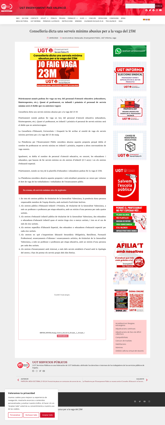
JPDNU (123, 18)
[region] (31, 404)
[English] (146, 19)
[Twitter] (150, 10)
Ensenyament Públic (92, 38)
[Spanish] (149, 19)
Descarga (62, 336)
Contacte (34, 18)
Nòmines (78, 21)
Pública (54, 18)
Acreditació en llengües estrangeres (125, 324)
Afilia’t (43, 18)
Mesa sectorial (22, 21)
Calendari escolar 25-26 (93, 21)
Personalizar (15, 415)
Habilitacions (121, 344)
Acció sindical (67, 38)
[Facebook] (146, 10)
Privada (62, 18)
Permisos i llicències (51, 21)
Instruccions (67, 21)
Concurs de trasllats (124, 341)
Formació (71, 18)
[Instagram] (157, 10)
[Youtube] (160, 10)
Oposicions (102, 18)
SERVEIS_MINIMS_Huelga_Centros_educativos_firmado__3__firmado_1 (62, 333)
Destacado (78, 38)
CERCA (158, 6)
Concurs (92, 18)
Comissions (114, 18)
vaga (114, 38)
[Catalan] (144, 19)
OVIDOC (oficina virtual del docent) (129, 351)
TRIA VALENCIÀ (111, 21)
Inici (18, 18)
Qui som (25, 18)
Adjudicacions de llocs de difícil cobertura (128, 333)
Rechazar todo (31, 415)
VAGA (120, 21)
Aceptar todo (47, 415)
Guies (82, 18)
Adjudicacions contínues (125, 329)
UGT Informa (36, 21)
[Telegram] (153, 10)
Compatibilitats (122, 337)
